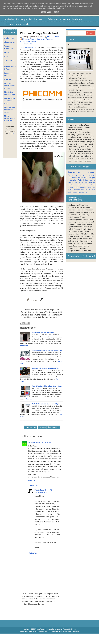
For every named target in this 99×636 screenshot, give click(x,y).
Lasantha (55, 631)
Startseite (9, 19)
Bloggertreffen (90, 182)
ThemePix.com (32, 631)
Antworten (32, 480)
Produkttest (74, 172)
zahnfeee (31, 442)
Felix (79, 180)
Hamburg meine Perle (86, 185)
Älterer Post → (53, 427)
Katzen (86, 180)
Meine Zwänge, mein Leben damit (10, 109)
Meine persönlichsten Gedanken (9, 118)
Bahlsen (70, 187)
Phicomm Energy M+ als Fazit (39, 33)
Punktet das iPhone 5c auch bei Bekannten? (47, 350)
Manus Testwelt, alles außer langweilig (48, 629)
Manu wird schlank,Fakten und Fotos (9, 85)
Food (6, 56)
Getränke (91, 175)
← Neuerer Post (30, 427)
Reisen (6, 52)
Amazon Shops (82, 192)
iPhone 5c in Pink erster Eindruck (43, 332)
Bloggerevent (81, 175)
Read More (24, 345)
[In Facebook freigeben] (28, 323)
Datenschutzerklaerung (59, 19)
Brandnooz (71, 185)
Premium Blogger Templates (69, 631)
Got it (56, 12)
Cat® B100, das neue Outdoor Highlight (45, 404)
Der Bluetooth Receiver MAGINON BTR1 (45, 368)
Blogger (11, 134)
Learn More (46, 12)
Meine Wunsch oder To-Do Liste (9, 100)
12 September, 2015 (43, 442)
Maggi (92, 180)
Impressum (39, 19)
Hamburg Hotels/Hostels (16, 24)
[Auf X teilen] (26, 323)
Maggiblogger (72, 182)
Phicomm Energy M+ (37, 39)
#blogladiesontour (78, 190)
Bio (86, 190)
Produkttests (9, 38)
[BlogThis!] (23, 323)
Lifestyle (7, 79)
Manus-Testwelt (53, 37)
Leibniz (70, 190)
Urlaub (81, 182)
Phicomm (25, 39)
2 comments (27, 44)
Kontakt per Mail (24, 19)
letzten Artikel (28, 48)
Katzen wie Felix (84, 178)
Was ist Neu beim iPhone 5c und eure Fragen (47, 386)
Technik (34, 42)
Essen (70, 175)
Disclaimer (77, 19)
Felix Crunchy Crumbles (85, 187)
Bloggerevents (9, 42)
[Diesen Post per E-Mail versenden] (21, 323)
